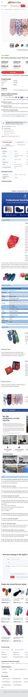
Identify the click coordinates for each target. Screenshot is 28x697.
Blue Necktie (24, 9)
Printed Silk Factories (16, 678)
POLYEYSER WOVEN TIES (18, 657)
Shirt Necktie (4, 672)
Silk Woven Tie (16, 652)
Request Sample (24, 75)
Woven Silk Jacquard (17, 681)
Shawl (10, 669)
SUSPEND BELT (4, 657)
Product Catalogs (19, 649)
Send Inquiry (13, 72)
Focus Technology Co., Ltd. (16, 691)
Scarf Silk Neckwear (6, 681)
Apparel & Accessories (9, 9)
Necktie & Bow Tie (17, 9)
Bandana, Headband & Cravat (20, 669)
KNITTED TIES (4, 654)
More (2, 687)
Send (12, 577)
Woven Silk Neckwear (6, 684)
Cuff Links (4, 669)
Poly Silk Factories (6, 678)
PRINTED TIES (16, 654)
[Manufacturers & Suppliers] (14, 2)
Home (2, 9)
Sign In (3, 136)
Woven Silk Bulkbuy (17, 684)
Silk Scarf (3, 652)
